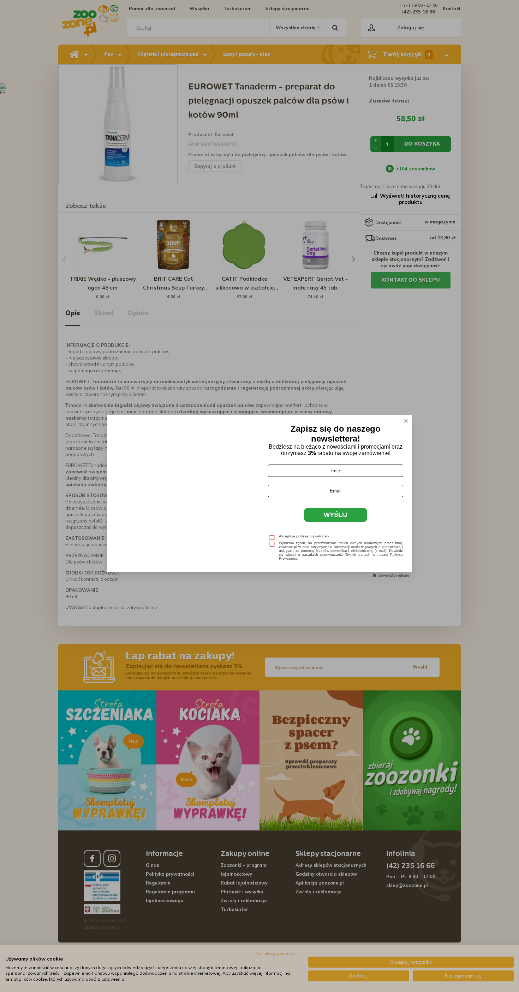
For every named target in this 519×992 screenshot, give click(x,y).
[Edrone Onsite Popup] (259, 496)
